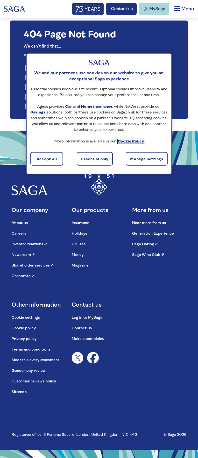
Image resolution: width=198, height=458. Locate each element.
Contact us (82, 328)
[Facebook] (93, 358)
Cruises (78, 244)
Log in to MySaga (87, 318)
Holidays (79, 234)
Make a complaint (88, 339)
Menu (187, 9)
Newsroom (23, 255)
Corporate (23, 276)
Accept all (47, 159)
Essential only (94, 159)
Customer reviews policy (34, 381)
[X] (77, 358)
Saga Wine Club (148, 255)
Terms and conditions (31, 350)
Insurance (80, 223)
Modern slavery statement (35, 360)
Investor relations (29, 244)
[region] (99, 113)
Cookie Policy (131, 141)
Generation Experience (153, 234)
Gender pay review (29, 371)
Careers (19, 234)
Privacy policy (24, 339)
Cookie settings (26, 318)
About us (20, 223)
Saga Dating (145, 244)
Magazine (80, 266)
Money (78, 255)
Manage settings (146, 159)
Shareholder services (33, 266)
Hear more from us (149, 223)
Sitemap (19, 392)
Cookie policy (24, 328)
